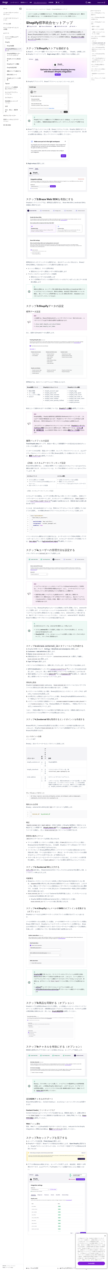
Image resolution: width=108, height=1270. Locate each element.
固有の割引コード (12, 74)
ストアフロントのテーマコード (40, 501)
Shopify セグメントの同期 (14, 79)
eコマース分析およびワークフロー (11, 37)
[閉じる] (105, 1236)
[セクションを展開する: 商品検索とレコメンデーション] (21, 102)
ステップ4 (29, 870)
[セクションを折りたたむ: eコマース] (21, 33)
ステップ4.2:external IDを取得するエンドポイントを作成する (98, 49)
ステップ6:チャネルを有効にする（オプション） (98, 70)
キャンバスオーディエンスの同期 (11, 28)
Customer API (66, 674)
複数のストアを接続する (14, 71)
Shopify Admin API (49, 827)
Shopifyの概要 (38, 974)
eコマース (6, 33)
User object (33, 541)
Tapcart (7, 83)
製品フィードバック (55, 1129)
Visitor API (39, 1090)
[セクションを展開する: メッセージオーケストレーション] (21, 19)
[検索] (86, 2)
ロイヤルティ (9, 97)
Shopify (7, 42)
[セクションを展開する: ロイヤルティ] (21, 98)
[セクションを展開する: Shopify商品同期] (21, 68)
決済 (6, 106)
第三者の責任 (7, 125)
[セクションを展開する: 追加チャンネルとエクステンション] (21, 120)
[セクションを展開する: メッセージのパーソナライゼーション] (21, 13)
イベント (58, 669)
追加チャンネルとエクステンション (11, 120)
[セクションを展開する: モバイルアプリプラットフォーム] (21, 93)
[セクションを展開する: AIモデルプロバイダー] (21, 116)
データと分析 (7, 24)
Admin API (52, 674)
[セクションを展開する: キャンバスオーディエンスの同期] (21, 28)
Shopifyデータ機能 (65, 408)
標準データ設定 (95, 26)
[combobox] (90, 2)
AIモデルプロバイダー (9, 115)
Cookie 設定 (91, 1263)
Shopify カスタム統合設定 (14, 59)
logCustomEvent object (50, 541)
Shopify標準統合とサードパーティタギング (13, 54)
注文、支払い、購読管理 (11, 110)
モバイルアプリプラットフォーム (11, 93)
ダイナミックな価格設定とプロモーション (11, 88)
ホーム (5, 8)
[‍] (56, 2)
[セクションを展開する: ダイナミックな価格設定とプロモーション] (21, 88)
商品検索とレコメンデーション (11, 102)
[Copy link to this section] (74, 22)
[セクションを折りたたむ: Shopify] (21, 42)
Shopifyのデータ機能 (13, 64)
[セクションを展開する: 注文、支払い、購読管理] (21, 111)
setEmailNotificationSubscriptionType (47, 989)
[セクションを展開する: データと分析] (21, 24)
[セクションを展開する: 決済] (21, 106)
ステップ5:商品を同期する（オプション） (97, 65)
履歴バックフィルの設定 (98, 29)
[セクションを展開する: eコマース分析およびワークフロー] (21, 38)
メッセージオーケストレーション (11, 19)
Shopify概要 (10, 46)
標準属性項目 (40, 430)
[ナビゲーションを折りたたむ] (20, 8)
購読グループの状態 (73, 430)
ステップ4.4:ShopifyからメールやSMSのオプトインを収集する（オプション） (98, 60)
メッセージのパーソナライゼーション (11, 13)
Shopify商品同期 (12, 67)
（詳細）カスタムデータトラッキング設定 (98, 33)
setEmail (38, 987)
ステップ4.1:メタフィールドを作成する (98, 42)
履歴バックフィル (34, 456)
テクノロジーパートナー (32, 9)
